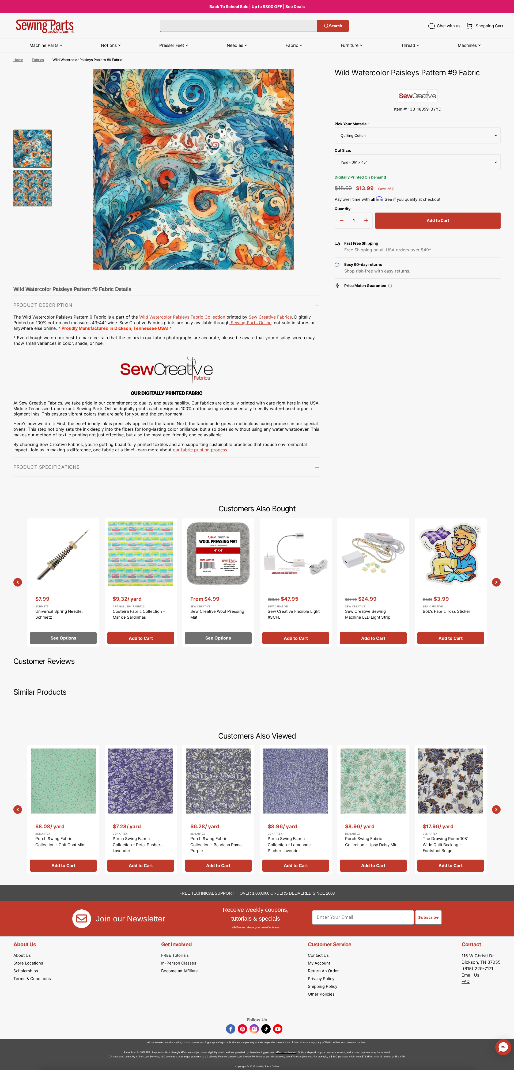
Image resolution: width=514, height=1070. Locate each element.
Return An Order (323, 970)
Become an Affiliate (179, 970)
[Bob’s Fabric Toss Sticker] (451, 582)
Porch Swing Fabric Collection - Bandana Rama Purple (215, 844)
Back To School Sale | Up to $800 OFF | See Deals (257, 6)
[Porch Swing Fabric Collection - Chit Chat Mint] (63, 809)
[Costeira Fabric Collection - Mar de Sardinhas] (141, 582)
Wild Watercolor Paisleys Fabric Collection (182, 317)
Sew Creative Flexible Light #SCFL (294, 614)
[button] (484, 26)
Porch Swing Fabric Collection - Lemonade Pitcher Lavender (289, 844)
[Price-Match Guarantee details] (390, 285)
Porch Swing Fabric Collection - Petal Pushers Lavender (137, 844)
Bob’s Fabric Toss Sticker (446, 611)
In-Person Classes (178, 963)
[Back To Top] (506, 1062)
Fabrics (38, 60)
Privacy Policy (321, 978)
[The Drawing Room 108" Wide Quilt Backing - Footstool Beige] (451, 809)
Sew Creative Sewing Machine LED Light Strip (367, 614)
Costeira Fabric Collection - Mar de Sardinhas (139, 614)
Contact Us (318, 955)
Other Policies (321, 994)
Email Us (470, 975)
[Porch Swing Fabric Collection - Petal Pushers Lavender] (141, 809)
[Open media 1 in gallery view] (307, 81)
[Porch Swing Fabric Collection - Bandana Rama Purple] (218, 809)
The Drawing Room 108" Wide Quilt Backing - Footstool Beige (445, 844)
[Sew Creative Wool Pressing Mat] (218, 582)
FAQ (466, 981)
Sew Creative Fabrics (270, 317)
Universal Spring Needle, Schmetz (59, 614)
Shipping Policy (322, 986)
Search (335, 26)
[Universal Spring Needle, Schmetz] (63, 582)
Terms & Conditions (32, 978)
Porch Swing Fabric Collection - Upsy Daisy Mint (372, 841)
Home (18, 60)
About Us (22, 955)
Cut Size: (343, 150)
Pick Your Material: (352, 124)
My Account (319, 963)
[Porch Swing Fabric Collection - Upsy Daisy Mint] (373, 809)
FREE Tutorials (175, 955)
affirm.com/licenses (301, 1056)
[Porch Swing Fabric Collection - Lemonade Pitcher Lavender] (296, 809)
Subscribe (428, 917)
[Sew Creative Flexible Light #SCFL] (296, 582)
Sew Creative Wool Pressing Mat (217, 614)
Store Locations (28, 963)
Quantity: (343, 208)
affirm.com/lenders (286, 1052)
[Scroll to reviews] (418, 83)
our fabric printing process (200, 449)
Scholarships (25, 970)
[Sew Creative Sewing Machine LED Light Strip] (373, 582)
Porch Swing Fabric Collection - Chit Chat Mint (60, 841)
